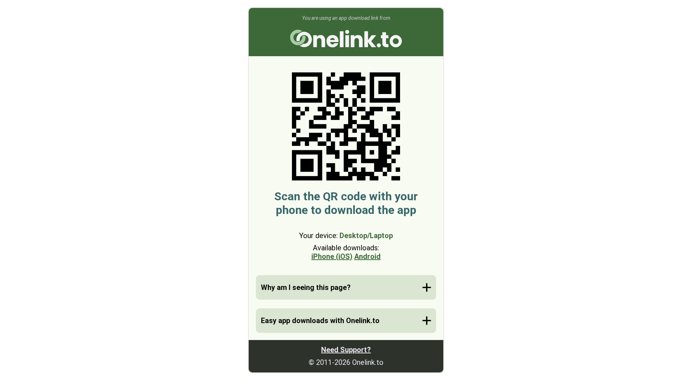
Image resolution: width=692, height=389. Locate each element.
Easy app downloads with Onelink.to (320, 320)
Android (367, 256)
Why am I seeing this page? (306, 287)
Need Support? (346, 349)
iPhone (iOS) (331, 256)
